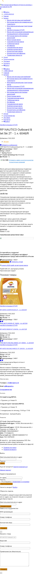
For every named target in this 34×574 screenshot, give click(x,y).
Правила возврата (9, 450)
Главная (6, 16)
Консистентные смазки (15, 51)
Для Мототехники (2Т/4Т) (16, 30)
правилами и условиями (21, 482)
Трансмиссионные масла (15, 42)
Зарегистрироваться (20, 467)
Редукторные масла (14, 40)
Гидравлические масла (15, 47)
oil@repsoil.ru (8, 386)
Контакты (6, 63)
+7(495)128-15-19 (13, 383)
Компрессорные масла (14, 49)
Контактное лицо (6, 523)
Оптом (5, 57)
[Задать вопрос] (0, 321)
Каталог (6, 18)
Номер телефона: (6, 517)
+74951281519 (8, 14)
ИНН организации (6, 512)
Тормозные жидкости (14, 55)
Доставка (6, 61)
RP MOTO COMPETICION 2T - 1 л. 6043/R (13, 310)
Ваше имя (3, 541)
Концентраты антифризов (16, 53)
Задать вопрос (5, 262)
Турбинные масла (13, 44)
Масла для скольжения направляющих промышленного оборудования (20, 33)
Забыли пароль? (5, 470)
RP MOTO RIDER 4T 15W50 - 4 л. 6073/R (13, 329)
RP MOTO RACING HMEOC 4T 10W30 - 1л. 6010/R (16, 349)
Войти (15, 487)
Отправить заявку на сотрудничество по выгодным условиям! (21, 161)
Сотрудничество (8, 59)
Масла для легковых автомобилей (18, 20)
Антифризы (11, 46)
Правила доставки (9, 448)
